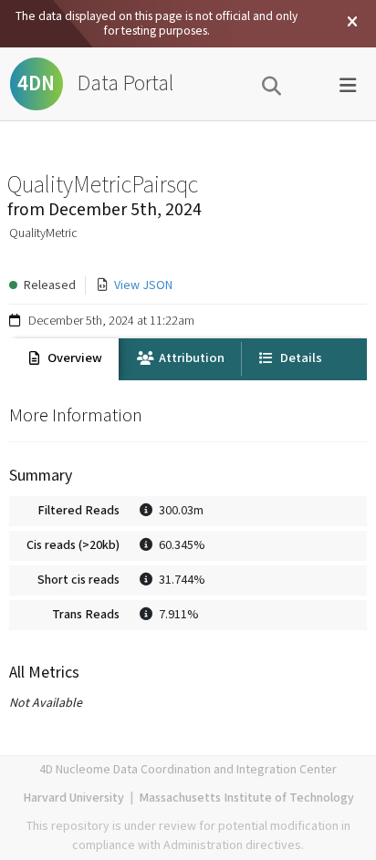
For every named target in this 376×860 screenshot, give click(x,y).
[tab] (64, 359)
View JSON (143, 285)
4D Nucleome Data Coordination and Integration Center (188, 770)
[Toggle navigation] (348, 84)
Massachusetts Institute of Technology (246, 798)
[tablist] (188, 359)
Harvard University (73, 798)
